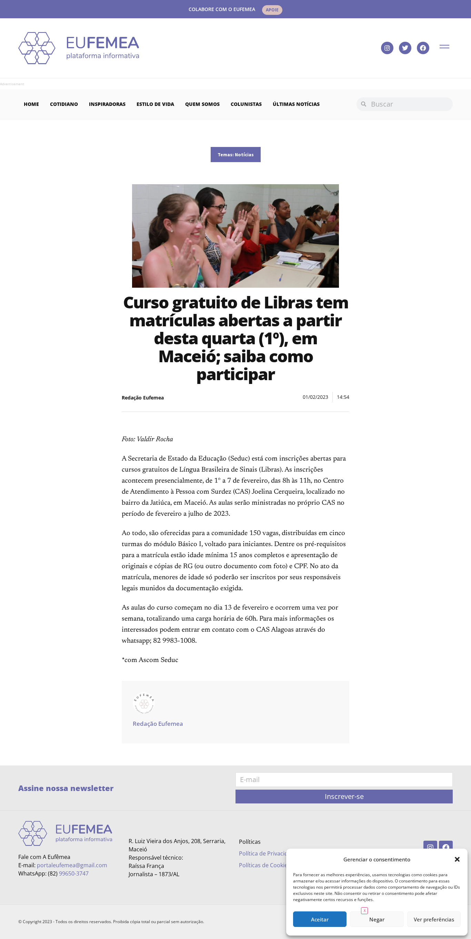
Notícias (244, 154)
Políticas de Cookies (264, 865)
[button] (457, 859)
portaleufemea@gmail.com (72, 865)
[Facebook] (423, 48)
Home (31, 104)
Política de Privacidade (268, 853)
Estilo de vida (155, 104)
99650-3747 (74, 873)
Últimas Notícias (296, 104)
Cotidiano (64, 104)
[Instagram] (387, 48)
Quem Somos (202, 104)
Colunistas (246, 104)
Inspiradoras (107, 104)
